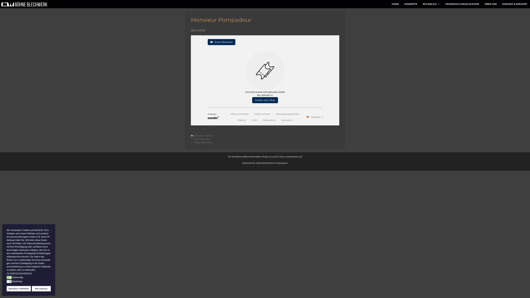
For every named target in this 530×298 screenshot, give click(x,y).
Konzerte (410, 4)
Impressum (282, 163)
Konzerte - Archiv (203, 135)
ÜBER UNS (491, 4)
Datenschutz (248, 163)
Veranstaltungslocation (462, 4)
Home (395, 4)
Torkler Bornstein (203, 142)
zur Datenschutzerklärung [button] (19, 273)
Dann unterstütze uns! (290, 156)
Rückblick (430, 4)
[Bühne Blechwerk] (25, 4)
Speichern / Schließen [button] (19, 289)
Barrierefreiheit (266, 163)
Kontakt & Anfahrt (514, 4)
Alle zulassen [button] (41, 289)
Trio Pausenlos (202, 139)
